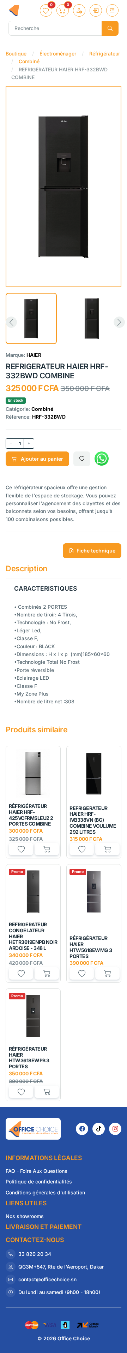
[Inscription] (79, 10)
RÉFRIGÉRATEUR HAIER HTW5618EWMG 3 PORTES (90, 947)
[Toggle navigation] (112, 10)
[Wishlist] (81, 458)
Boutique (16, 54)
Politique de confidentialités (39, 1181)
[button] (46, 10)
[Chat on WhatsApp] (102, 458)
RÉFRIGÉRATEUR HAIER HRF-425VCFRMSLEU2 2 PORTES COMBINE (31, 815)
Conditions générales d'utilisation (45, 1192)
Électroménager (58, 54)
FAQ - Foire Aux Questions (36, 1171)
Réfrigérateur (104, 54)
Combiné (29, 61)
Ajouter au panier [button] (41, 459)
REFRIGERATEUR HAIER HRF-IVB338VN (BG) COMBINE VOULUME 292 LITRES (92, 820)
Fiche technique (96, 551)
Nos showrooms (25, 1216)
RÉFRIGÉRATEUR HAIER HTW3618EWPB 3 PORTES (29, 1057)
